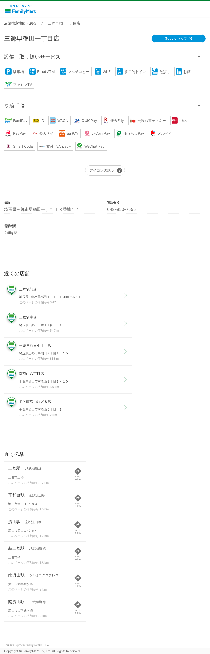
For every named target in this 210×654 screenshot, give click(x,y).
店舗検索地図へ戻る (20, 23)
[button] (105, 56)
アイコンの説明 (106, 170)
